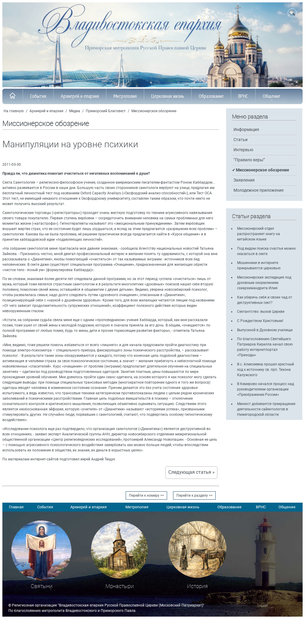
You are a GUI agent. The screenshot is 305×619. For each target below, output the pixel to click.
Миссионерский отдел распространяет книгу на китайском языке (258, 233)
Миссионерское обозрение (153, 111)
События (38, 96)
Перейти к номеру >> (146, 495)
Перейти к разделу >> (194, 495)
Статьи (241, 139)
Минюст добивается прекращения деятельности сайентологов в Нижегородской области (266, 409)
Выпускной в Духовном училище (264, 330)
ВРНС (243, 96)
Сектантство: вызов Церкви (260, 312)
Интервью (243, 149)
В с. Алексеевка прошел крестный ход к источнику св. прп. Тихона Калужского (265, 369)
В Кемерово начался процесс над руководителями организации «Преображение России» (265, 389)
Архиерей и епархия (80, 96)
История (197, 586)
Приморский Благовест (106, 111)
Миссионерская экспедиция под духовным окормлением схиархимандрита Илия (264, 282)
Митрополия (125, 96)
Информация (246, 129)
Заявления (244, 180)
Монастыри (119, 586)
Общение (271, 96)
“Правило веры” (249, 159)
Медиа (74, 111)
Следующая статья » (191, 472)
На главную (14, 111)
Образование (211, 96)
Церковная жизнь (167, 96)
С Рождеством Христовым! (260, 321)
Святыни (41, 586)
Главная (16, 507)
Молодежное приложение (259, 190)
